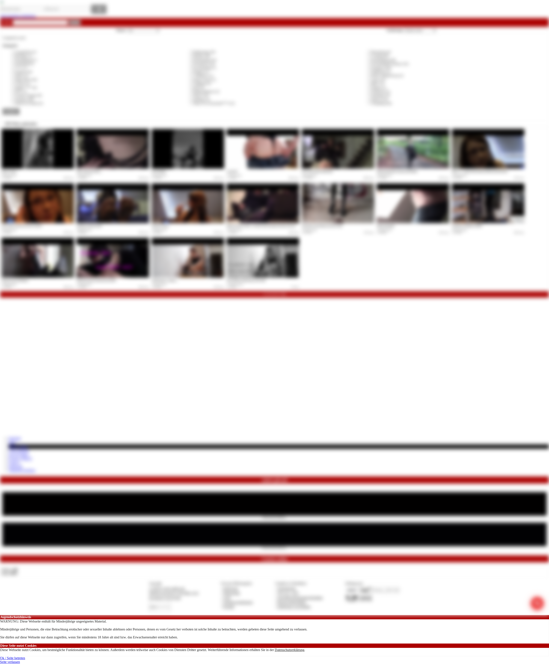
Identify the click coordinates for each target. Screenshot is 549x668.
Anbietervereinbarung (238, 602)
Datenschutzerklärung (289, 650)
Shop (12, 442)
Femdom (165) (381, 68)
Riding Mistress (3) (206, 91)
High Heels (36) (26, 80)
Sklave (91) (201, 95)
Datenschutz (231, 593)
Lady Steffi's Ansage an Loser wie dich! (22, 225)
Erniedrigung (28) (383, 60)
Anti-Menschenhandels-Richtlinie (300, 598)
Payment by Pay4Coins (165, 598)
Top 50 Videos (19, 454)
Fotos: (9, 573)
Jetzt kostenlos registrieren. (18, 16)
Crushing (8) (379, 56)
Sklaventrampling (386, 225)
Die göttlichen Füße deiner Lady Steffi (246, 280)
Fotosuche (16, 466)
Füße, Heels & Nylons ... (89, 171)
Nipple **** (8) (26, 87)
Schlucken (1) (380, 91)
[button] (75, 22)
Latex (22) (378, 80)
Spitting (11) (201, 99)
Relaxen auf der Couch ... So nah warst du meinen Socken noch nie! (261, 225)
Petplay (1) (378, 87)
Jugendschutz (287, 588)
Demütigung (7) (26, 60)
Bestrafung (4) (381, 52)
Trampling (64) (381, 103)
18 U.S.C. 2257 (288, 593)
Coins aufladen (19, 450)
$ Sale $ (14, 462)
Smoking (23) (380, 95)
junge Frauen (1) (204, 80)
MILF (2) (377, 83)
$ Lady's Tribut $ (20, 458)
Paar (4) (198, 87)
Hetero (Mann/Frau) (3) (387, 75)
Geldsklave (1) (203, 75)
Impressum (230, 588)
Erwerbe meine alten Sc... (274, 547)
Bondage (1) (23, 56)
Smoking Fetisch (160, 225)
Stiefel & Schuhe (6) (29, 103)
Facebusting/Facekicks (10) (389, 64)
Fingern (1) (200, 72)
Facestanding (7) (204, 68)
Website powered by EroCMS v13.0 (173, 593)
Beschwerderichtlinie (292, 602)
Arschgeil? (232, 171)
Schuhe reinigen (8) (28, 95)
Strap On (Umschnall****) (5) (214, 103)
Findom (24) (23, 72)
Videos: (9, 569)
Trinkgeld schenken (22, 470)
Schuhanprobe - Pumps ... (165, 280)
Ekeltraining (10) (204, 60)
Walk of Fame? (9, 171)
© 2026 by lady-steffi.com (167, 588)
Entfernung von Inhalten (294, 607)
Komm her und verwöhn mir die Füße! (96, 280)
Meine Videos (18, 446)
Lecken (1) (22, 83)
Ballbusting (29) (204, 52)
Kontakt (228, 607)
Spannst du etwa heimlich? (15, 280)
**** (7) (21, 68)
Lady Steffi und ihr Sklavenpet (317, 171)
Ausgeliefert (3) (25, 52)
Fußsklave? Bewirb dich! (89, 225)
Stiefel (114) (379, 99)
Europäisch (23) (204, 64)
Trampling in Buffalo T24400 (467, 225)
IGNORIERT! (159, 171)
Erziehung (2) (24, 64)
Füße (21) (21, 75)
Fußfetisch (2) (380, 72)
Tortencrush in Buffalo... (274, 517)
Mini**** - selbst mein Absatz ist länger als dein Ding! (480, 171)
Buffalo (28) (201, 56)
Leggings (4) (202, 83)
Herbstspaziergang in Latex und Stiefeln (397, 171)
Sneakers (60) (24, 99)
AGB (227, 598)
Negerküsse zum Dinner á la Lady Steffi (322, 225)
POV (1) (21, 91)
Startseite (15, 438)
